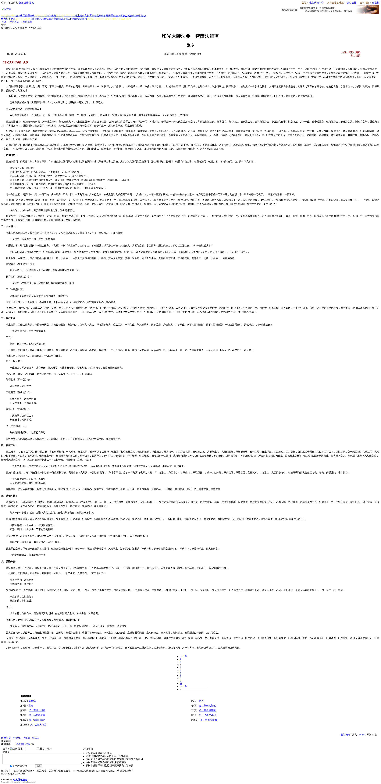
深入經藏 (51, 15)
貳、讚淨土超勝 (37, 710)
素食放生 (122, 15)
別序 (31, 705)
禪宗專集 (94, 15)
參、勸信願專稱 (207, 710)
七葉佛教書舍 (20, 779)
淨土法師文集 (82, 15)
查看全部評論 (23, 744)
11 (181, 683)
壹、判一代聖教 (207, 705)
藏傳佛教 (103, 15)
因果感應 (113, 15)
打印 (348, 734)
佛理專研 (30, 15)
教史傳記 (132, 15)
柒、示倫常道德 (208, 720)
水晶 (3, 776)
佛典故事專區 (8, 18)
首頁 (3, 22)
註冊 (26, 2)
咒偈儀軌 (44, 18)
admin (362, 734)
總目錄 (32, 701)
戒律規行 (34, 18)
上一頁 (183, 656)
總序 (201, 701)
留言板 (375, 2)
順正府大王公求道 (16, 776)
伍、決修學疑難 (207, 715)
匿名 (41, 748)
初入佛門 (20, 15)
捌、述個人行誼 (38, 724)
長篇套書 (53, 18)
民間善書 (72, 18)
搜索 (31, 2)
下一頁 (183, 686)
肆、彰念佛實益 (37, 715)
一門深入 (141, 15)
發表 (38, 766)
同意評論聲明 (20, 766)
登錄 (20, 2)
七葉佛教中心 (316, 2)
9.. (181, 680)
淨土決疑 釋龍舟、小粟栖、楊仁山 (20, 737)
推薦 (342, 734)
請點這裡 (351, 2)
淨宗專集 (14, 22)
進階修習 (27, 22)
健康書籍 (82, 18)
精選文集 (63, 18)
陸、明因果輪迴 (37, 720)
